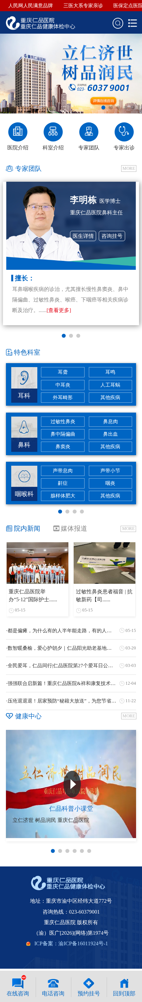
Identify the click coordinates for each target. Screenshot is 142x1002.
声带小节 (110, 470)
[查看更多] (59, 310)
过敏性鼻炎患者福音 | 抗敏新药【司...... (104, 595)
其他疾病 (110, 397)
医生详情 (83, 236)
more (129, 168)
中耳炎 (62, 385)
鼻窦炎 (62, 446)
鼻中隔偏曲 (63, 434)
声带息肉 (63, 470)
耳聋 (63, 372)
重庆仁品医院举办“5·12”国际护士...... (33, 595)
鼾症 (63, 483)
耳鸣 (110, 372)
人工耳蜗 (110, 385)
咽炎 (110, 483)
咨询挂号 (112, 236)
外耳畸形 (63, 397)
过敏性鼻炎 (63, 421)
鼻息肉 (110, 421)
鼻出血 (110, 434)
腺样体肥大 (63, 495)
